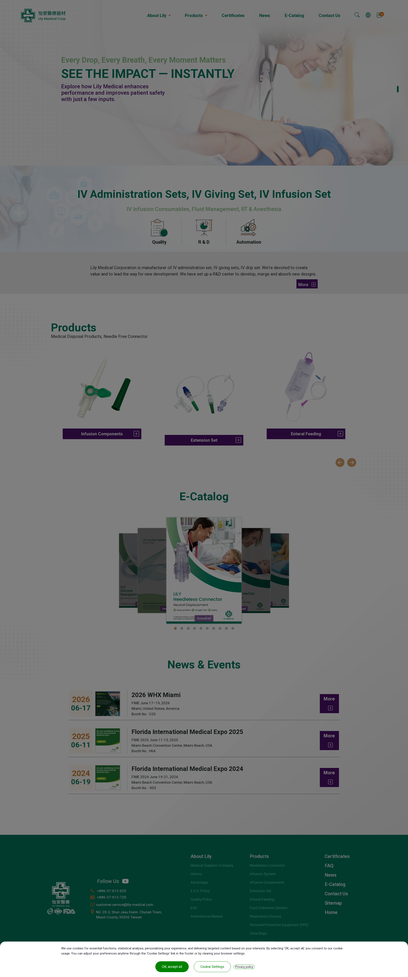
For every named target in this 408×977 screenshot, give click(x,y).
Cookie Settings (212, 967)
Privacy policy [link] (244, 967)
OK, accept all (172, 967)
